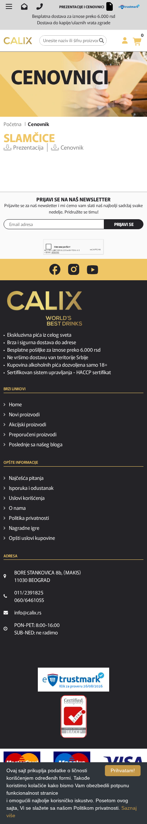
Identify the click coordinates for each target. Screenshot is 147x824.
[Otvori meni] (9, 6)
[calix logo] (44, 311)
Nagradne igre (24, 527)
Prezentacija (28, 147)
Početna (12, 123)
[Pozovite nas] (39, 6)
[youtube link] (92, 269)
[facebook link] (55, 269)
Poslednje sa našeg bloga (35, 444)
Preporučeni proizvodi (32, 434)
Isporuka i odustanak (31, 487)
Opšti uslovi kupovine (32, 537)
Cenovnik (72, 147)
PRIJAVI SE (124, 224)
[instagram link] (74, 269)
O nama (17, 507)
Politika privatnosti (29, 517)
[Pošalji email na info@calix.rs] (24, 6)
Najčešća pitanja (26, 477)
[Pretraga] (101, 40)
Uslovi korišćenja (27, 497)
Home (15, 404)
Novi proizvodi (24, 414)
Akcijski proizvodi (27, 424)
